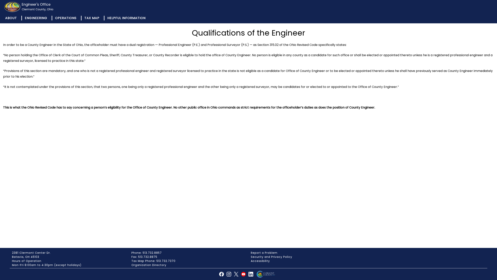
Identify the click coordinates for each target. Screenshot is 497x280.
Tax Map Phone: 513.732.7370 (153, 261)
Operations (65, 18)
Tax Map (91, 18)
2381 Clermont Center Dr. (31, 253)
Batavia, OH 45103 (25, 257)
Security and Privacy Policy (271, 257)
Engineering (36, 18)
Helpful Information (126, 18)
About (11, 18)
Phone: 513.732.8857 (146, 253)
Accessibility (260, 261)
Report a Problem (264, 253)
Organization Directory (148, 265)
